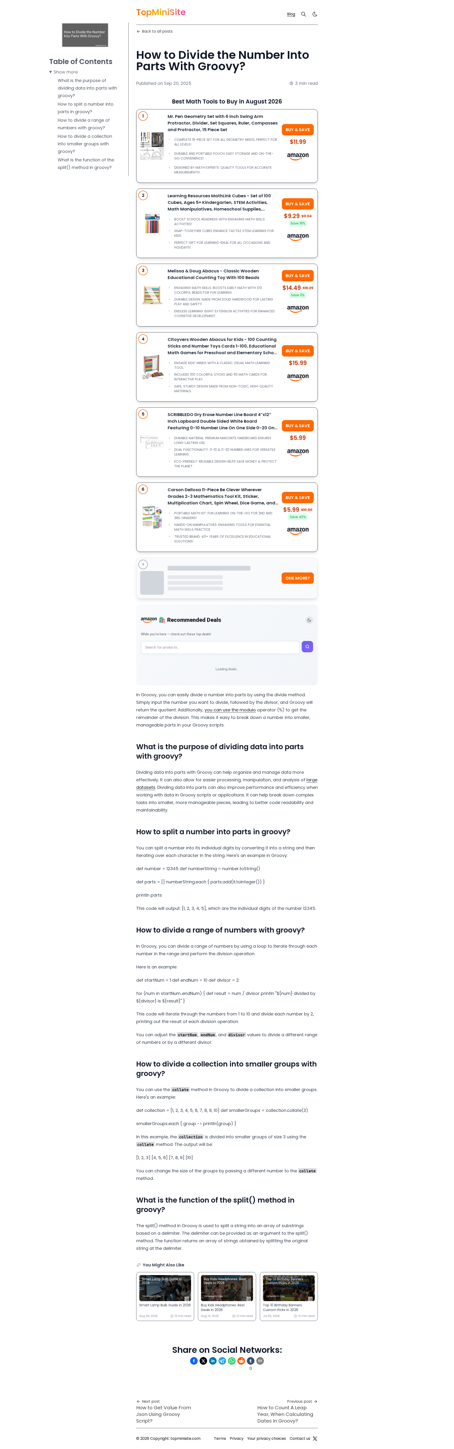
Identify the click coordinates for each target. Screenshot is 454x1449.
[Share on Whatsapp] (232, 1361)
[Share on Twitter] (203, 1361)
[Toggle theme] (309, 620)
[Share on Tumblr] (250, 1361)
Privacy (237, 1438)
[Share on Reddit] (241, 1361)
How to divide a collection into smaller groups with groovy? (85, 143)
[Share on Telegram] (222, 1361)
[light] (315, 14)
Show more (66, 72)
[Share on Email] (260, 1361)
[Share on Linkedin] (213, 1361)
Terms (220, 1438)
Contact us (300, 1438)
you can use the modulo (230, 710)
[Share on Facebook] (194, 1361)
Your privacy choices (266, 1438)
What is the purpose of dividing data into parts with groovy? (87, 88)
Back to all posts (157, 31)
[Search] (303, 14)
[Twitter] (315, 1438)
